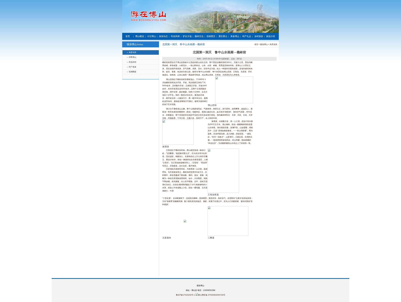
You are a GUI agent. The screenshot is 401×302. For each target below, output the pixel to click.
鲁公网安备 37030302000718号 (211, 295)
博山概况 (139, 36)
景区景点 (223, 36)
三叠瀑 (211, 238)
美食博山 (234, 36)
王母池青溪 (213, 195)
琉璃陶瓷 (132, 72)
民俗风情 (175, 36)
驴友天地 (187, 36)
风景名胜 (132, 52)
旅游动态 (163, 36)
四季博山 (132, 57)
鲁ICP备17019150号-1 (185, 295)
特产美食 (132, 67)
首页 (127, 36)
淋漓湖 (165, 147)
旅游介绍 (270, 36)
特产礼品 (246, 36)
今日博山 (151, 36)
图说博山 (264, 44)
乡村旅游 (258, 36)
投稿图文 (211, 36)
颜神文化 (199, 36)
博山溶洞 (212, 105)
